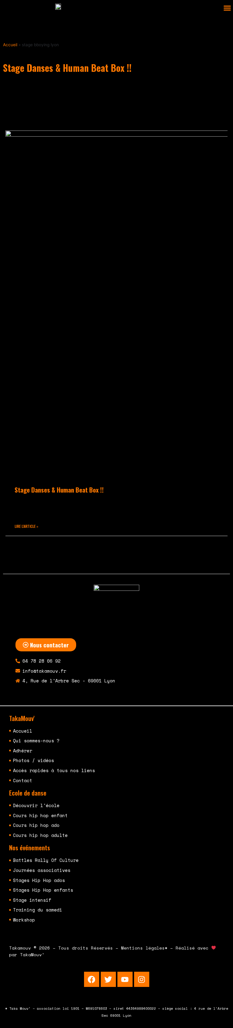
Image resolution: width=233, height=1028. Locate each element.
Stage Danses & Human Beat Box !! (59, 489)
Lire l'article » (26, 526)
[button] (227, 8)
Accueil (10, 44)
